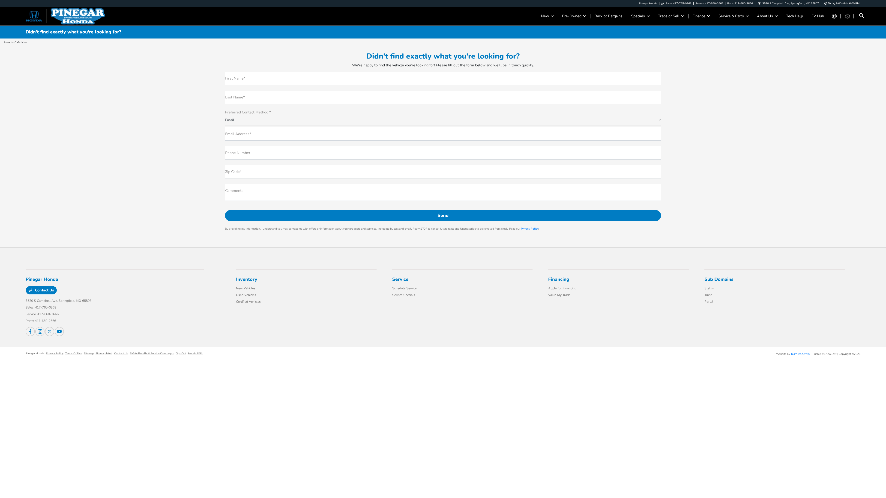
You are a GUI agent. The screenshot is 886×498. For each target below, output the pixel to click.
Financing (558, 279)
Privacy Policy (529, 229)
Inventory (246, 279)
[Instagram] (40, 331)
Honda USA (195, 353)
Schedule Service (404, 288)
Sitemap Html (104, 353)
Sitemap (89, 353)
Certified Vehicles (248, 301)
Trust (708, 295)
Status (709, 288)
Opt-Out (181, 353)
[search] (861, 16)
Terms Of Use (73, 353)
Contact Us (44, 290)
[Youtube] (59, 331)
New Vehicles (245, 288)
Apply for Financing (562, 288)
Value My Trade (559, 295)
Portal (708, 301)
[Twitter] (49, 331)
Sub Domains (718, 279)
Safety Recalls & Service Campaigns (152, 353)
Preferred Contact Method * (248, 112)
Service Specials (403, 295)
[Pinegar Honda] (65, 15)
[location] (759, 3)
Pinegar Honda (35, 353)
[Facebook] (30, 331)
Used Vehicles (246, 295)
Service (400, 279)
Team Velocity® (800, 354)
